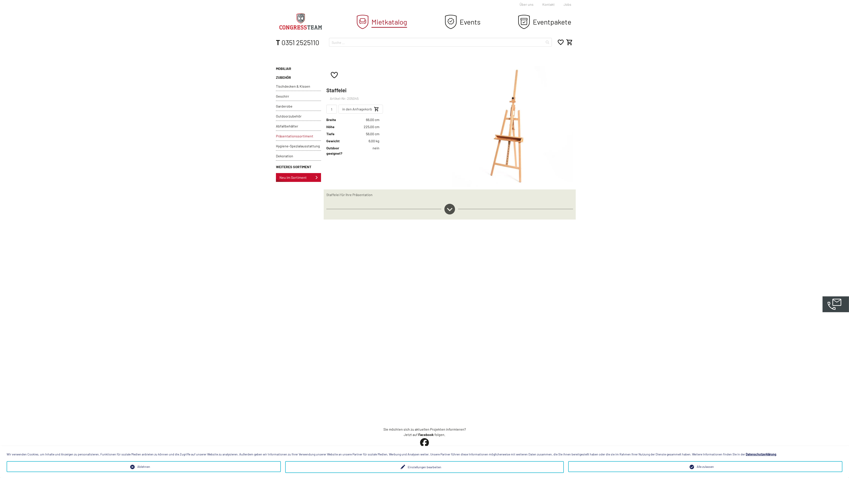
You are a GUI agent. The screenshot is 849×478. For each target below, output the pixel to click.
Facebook (426, 434)
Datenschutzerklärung (761, 454)
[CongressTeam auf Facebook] (424, 442)
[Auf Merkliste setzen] (334, 75)
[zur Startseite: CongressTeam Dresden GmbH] (300, 21)
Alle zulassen (705, 466)
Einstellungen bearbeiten (424, 467)
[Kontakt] (835, 304)
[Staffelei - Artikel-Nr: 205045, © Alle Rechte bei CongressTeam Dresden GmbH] (512, 126)
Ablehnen (143, 466)
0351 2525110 (297, 42)
